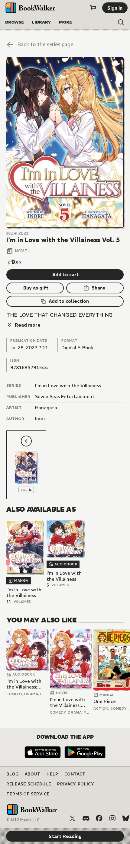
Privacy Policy (75, 784)
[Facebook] (99, 818)
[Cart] (93, 7)
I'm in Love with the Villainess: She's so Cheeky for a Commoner (24, 684)
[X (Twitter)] (72, 818)
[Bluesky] (125, 818)
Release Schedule (28, 784)
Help (52, 774)
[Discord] (85, 818)
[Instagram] (112, 818)
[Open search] (121, 22)
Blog (12, 774)
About (33, 774)
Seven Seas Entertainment (65, 396)
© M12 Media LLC (23, 820)
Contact (75, 774)
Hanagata (46, 408)
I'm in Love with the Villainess (68, 385)
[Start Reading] (65, 142)
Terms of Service (28, 794)
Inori (40, 418)
